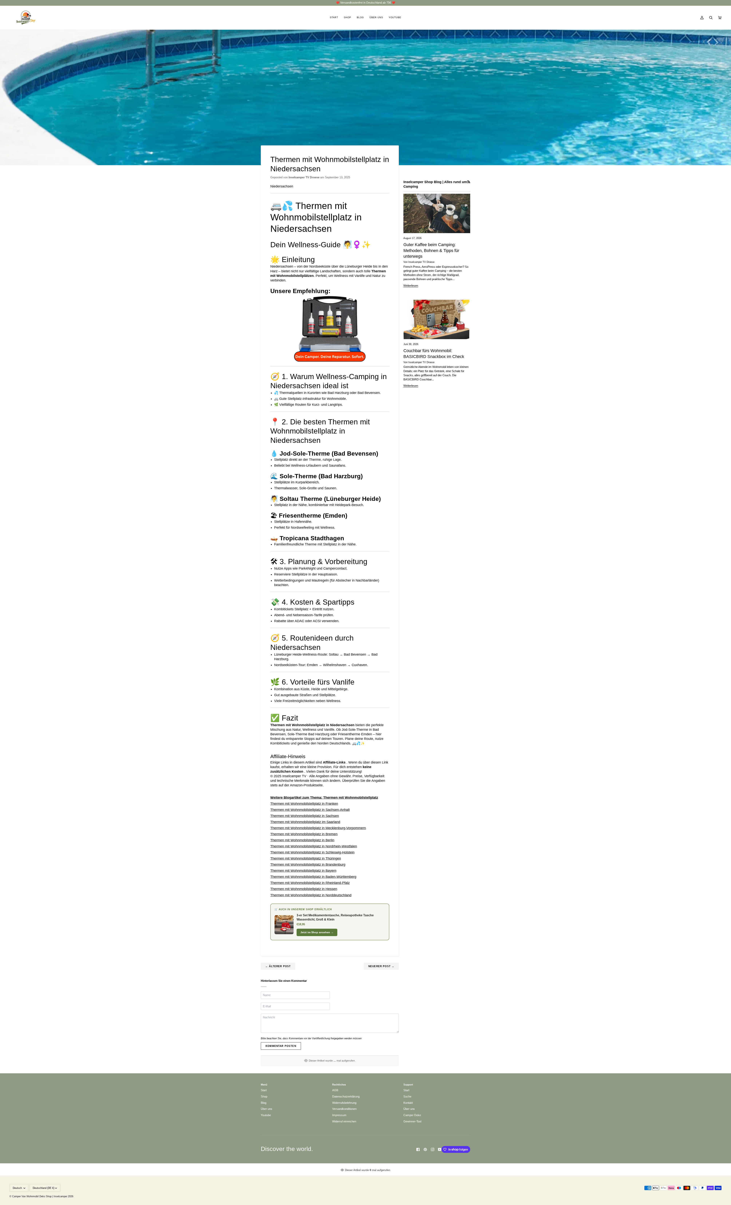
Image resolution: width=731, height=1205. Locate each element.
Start (264, 1090)
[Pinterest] (425, 1149)
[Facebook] (418, 1149)
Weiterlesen (410, 285)
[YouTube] (439, 1149)
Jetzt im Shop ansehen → (317, 932)
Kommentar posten (281, 1046)
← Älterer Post (278, 966)
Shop (264, 1096)
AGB (335, 1090)
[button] (347, 18)
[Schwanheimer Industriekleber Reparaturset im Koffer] (329, 328)
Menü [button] (264, 1084)
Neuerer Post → (381, 966)
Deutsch (18, 1188)
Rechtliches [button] (339, 1084)
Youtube (266, 1115)
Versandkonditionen (344, 1108)
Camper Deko (412, 1115)
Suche (407, 1096)
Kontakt (408, 1102)
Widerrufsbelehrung (344, 1102)
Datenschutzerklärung (346, 1096)
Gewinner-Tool (412, 1121)
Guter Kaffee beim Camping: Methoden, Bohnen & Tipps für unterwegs (431, 250)
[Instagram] (432, 1149)
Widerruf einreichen (344, 1121)
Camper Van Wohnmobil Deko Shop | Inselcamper (39, 1196)
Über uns (266, 1108)
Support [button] (408, 1084)
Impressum (339, 1115)
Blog (263, 1102)
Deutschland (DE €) (43, 1188)
